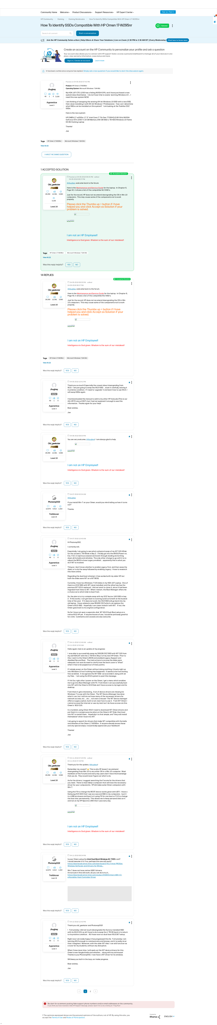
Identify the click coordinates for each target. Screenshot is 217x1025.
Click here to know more (177, 40)
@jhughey (71, 183)
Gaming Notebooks (77, 19)
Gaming (61, 19)
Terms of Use (57, 1017)
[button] (130, 82)
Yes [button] (69, 265)
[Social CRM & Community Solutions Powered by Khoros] (155, 1016)
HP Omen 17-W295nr (54, 141)
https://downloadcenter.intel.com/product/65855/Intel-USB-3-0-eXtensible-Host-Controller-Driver (95, 876)
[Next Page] (95, 991)
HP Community (47, 19)
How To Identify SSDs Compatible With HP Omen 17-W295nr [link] (114, 19)
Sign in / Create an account (78, 60)
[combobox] (57, 33)
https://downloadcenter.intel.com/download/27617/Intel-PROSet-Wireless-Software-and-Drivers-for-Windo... (95, 865)
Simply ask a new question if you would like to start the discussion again (113, 71)
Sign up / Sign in (168, 12)
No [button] (76, 265)
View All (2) (44, 146)
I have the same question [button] (56, 154)
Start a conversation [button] (87, 33)
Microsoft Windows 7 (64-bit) (75, 141)
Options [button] (174, 25)
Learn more (99, 60)
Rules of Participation (76, 1017)
